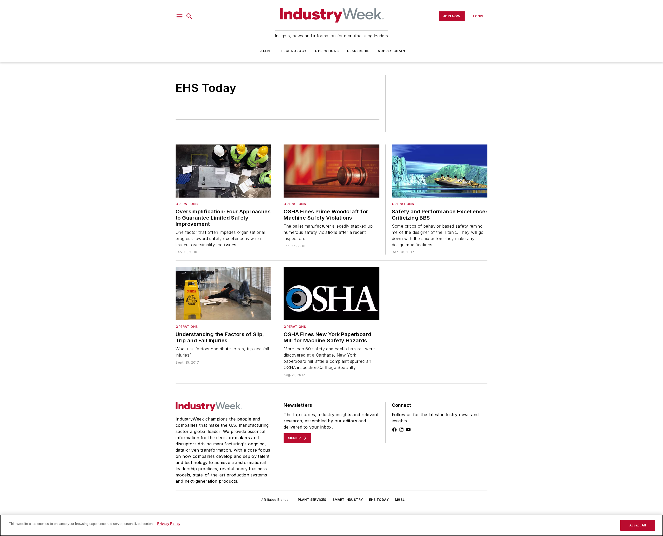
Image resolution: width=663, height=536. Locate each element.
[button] (179, 16)
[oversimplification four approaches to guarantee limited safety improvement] (223, 171)
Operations (327, 51)
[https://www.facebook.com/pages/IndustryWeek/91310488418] (394, 429)
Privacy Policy (168, 524)
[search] (189, 16)
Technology (294, 51)
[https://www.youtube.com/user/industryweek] (408, 429)
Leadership (358, 51)
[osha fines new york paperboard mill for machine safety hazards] (331, 293)
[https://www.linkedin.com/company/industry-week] (401, 429)
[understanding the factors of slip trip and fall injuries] (223, 293)
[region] (331, 525)
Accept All (637, 525)
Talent (265, 51)
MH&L (400, 500)
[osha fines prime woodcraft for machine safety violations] (331, 171)
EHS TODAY (379, 500)
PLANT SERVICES (312, 500)
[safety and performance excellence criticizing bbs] (439, 171)
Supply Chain (391, 51)
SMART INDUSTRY (348, 500)
